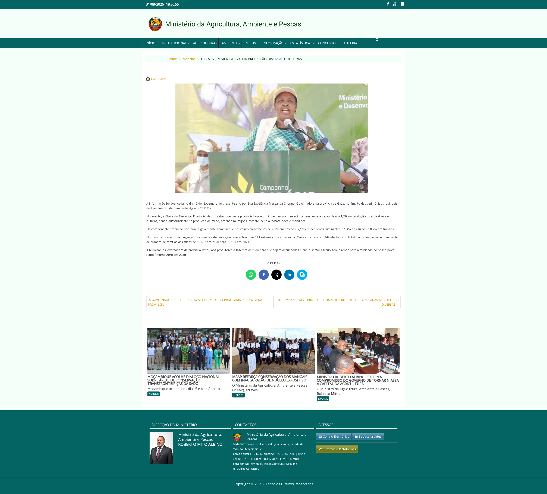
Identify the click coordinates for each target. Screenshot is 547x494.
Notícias (154, 394)
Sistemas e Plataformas (339, 449)
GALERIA (350, 43)
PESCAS (250, 43)
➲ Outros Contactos (246, 469)
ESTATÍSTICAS (301, 43)
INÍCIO (151, 43)
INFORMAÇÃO (273, 43)
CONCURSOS (327, 43)
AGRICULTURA (204, 43)
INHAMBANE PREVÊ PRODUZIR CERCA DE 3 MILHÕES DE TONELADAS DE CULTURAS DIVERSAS (338, 302)
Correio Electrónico (336, 436)
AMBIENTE (230, 43)
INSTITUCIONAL (174, 43)
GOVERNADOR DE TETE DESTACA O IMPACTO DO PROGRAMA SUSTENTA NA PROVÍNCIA (205, 302)
